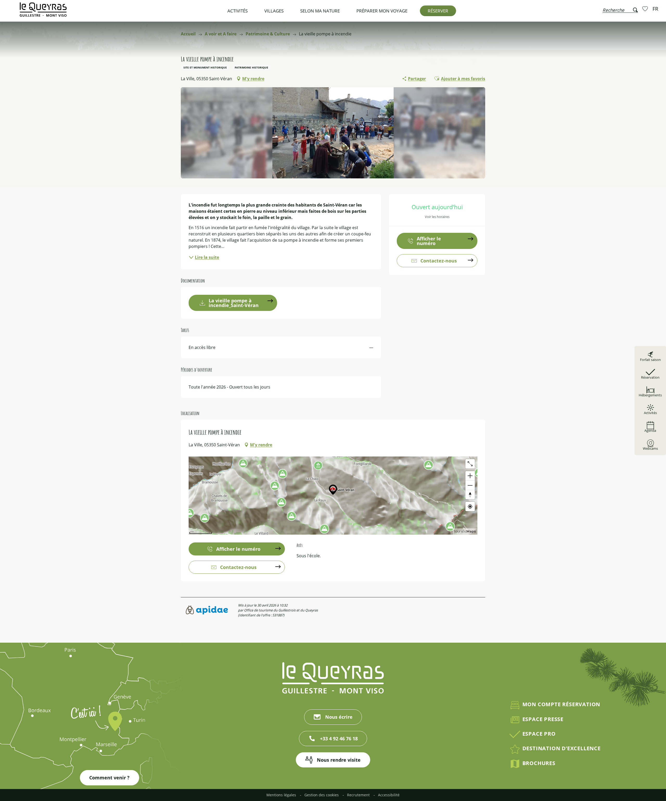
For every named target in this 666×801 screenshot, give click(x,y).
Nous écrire (339, 717)
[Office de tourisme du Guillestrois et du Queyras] (43, 12)
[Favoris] (646, 8)
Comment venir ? (109, 777)
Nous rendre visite (339, 760)
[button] (620, 9)
